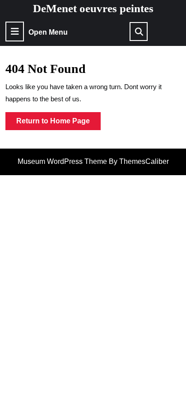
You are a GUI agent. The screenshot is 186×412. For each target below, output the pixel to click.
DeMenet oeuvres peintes (93, 8)
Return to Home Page (58, 123)
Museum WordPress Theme (62, 161)
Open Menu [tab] (48, 32)
